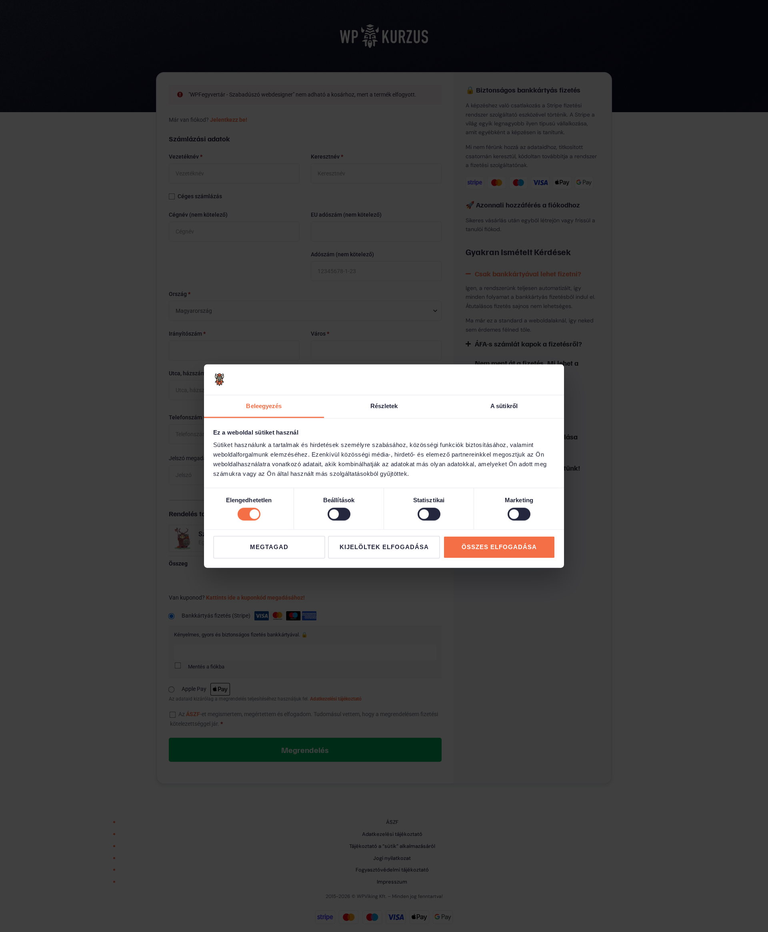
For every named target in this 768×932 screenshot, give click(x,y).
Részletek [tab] (384, 406)
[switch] (338, 513)
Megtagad (269, 546)
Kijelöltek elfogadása (384, 546)
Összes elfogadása (499, 546)
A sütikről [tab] (504, 406)
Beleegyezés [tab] (264, 406)
